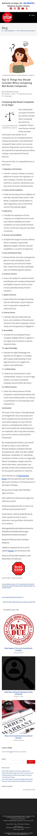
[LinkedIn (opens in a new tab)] (19, 8)
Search (4, 759)
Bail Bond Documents (11, 827)
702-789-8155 (28, 3)
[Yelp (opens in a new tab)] (26, 8)
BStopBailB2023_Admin (11, 92)
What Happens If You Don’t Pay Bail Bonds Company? (18, 649)
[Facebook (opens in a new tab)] (11, 8)
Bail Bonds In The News (23, 824)
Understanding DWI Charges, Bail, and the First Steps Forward (17, 773)
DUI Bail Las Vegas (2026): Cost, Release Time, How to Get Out (18, 820)
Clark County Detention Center (10, 586)
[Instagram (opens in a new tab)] (15, 8)
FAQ (12, 824)
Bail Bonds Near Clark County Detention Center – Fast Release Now (18, 816)
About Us (8, 824)
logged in (12, 752)
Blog (15, 824)
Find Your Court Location (24, 827)
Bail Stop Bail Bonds (25, 94)
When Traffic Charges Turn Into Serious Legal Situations (16, 771)
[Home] (2, 30)
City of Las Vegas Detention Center (25, 584)
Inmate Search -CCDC (18, 829)
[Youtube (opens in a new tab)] (23, 8)
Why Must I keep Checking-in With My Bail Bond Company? (17, 781)
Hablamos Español (28, 586)
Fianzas (11, 550)
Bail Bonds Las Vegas (10, 584)
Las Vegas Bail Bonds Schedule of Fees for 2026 (17, 817)
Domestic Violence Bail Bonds (18, 819)
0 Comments (8, 96)
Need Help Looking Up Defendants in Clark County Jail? (19, 693)
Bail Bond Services (18, 826)
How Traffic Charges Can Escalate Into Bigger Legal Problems (17, 779)
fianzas (21, 586)
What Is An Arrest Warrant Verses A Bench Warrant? (18, 737)
